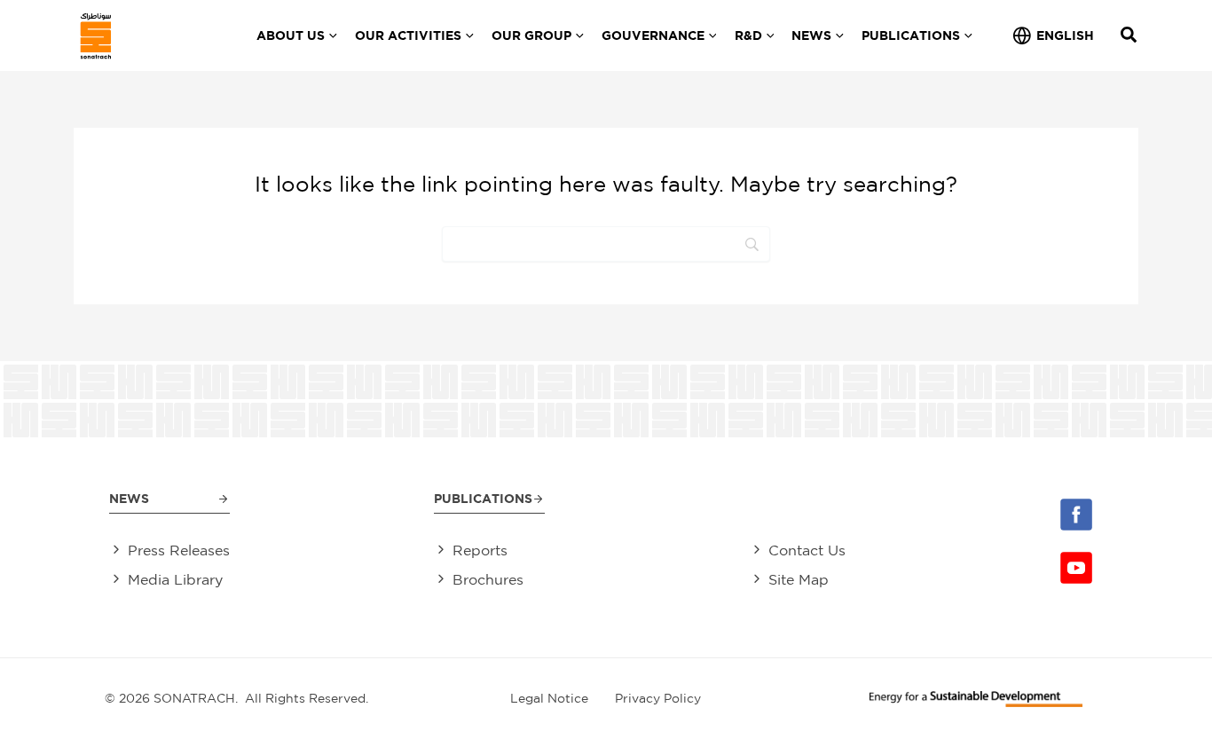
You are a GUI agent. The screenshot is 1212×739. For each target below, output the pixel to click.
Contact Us (807, 550)
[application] (331, 35)
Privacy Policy (658, 698)
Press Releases (179, 550)
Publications (483, 498)
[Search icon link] (1129, 37)
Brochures (488, 579)
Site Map (798, 579)
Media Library (175, 579)
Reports (480, 550)
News (129, 498)
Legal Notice (549, 698)
